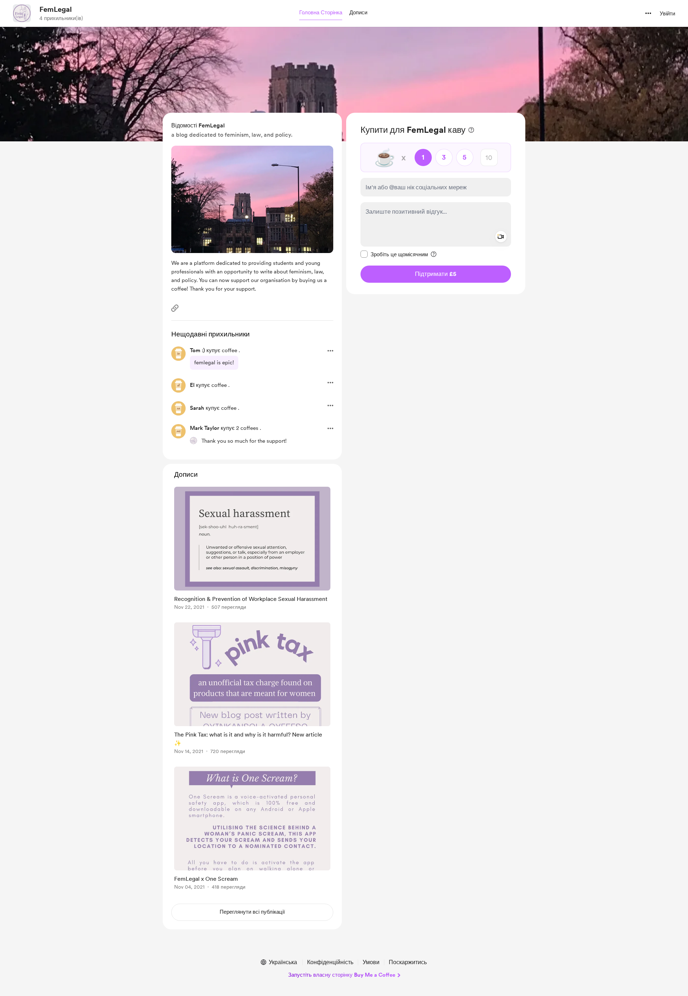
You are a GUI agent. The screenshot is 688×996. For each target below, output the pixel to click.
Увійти (667, 13)
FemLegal (55, 9)
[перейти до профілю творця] (22, 13)
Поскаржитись (408, 962)
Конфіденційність (330, 962)
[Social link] (174, 308)
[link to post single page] (252, 549)
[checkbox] (394, 254)
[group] (252, 549)
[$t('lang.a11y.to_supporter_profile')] (193, 440)
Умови (371, 962)
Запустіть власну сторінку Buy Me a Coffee (341, 975)
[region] (435, 203)
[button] (321, 13)
